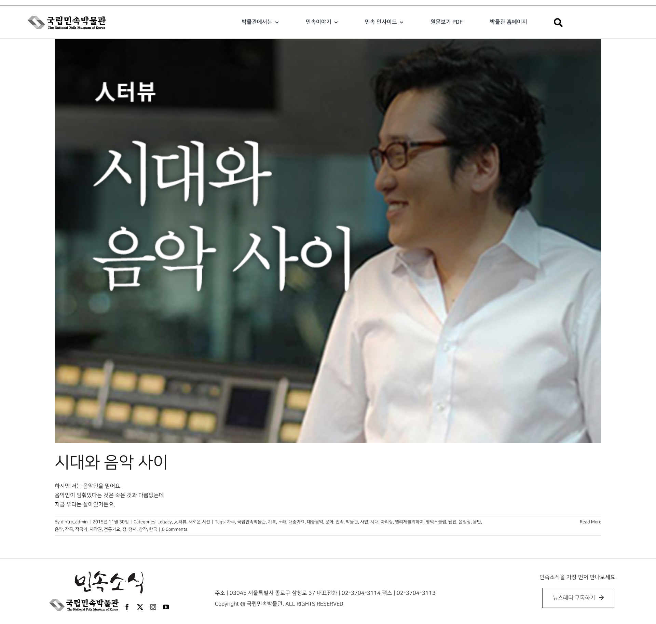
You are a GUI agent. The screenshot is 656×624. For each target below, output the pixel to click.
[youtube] (166, 607)
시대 (374, 521)
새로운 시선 (199, 521)
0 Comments (174, 529)
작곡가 (81, 529)
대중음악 (315, 521)
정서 (132, 529)
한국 (153, 529)
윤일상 (465, 521)
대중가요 (296, 521)
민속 (340, 521)
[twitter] (140, 607)
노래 (282, 521)
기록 (272, 521)
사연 (364, 521)
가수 (231, 521)
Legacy (165, 521)
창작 (143, 529)
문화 (329, 521)
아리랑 (387, 521)
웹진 (452, 521)
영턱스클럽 (436, 521)
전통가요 (112, 529)
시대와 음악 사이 (111, 463)
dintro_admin (74, 521)
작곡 (69, 529)
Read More (590, 521)
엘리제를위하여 (409, 521)
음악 (59, 529)
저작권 (96, 529)
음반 (477, 521)
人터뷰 (180, 521)
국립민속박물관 (251, 521)
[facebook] (127, 607)
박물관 (352, 521)
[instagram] (153, 607)
